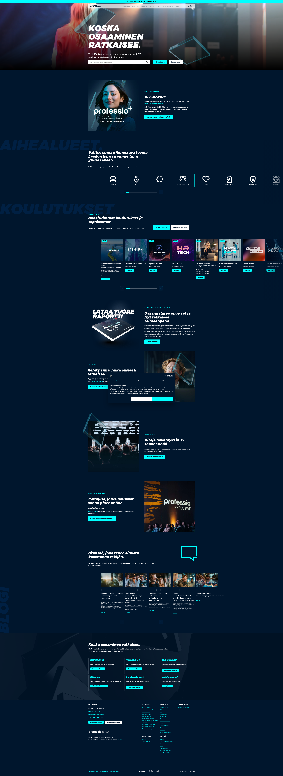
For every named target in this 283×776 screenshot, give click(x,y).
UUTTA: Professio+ (147, 707)
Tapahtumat (175, 62)
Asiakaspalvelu (164, 707)
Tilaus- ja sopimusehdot (166, 741)
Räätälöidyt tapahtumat (149, 726)
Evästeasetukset (114, 771)
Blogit (144, 739)
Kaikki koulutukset (165, 732)
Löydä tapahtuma (180, 227)
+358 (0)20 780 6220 (94, 711)
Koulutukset (160, 62)
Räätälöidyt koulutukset (99, 686)
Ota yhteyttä (167, 686)
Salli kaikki (162, 399)
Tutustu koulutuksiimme (99, 387)
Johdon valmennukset (148, 709)
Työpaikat (163, 743)
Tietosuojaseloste (93, 771)
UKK (161, 746)
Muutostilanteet (146, 714)
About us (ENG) (164, 752)
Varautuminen (164, 727)
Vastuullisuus (164, 748)
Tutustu (155, 1)
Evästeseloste (104, 771)
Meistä (177, 6)
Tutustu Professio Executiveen (101, 518)
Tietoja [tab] (163, 380)
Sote (161, 718)
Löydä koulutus (161, 227)
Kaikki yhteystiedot (96, 722)
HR (161, 709)
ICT (161, 712)
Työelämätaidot (164, 725)
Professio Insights (154, 6)
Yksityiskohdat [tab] (141, 380)
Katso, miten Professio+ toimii (158, 117)
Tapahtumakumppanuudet (150, 728)
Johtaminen (163, 714)
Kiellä (141, 399)
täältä (120, 739)
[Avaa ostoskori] (191, 6)
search (188, 6)
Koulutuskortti (146, 712)
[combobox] (119, 62)
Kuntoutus (163, 716)
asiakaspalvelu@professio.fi (96, 714)
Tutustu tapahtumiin (155, 457)
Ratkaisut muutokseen (134, 687)
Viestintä (162, 730)
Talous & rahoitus (165, 721)
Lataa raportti (152, 342)
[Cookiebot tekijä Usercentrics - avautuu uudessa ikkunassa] (166, 376)
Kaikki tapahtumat (183, 707)
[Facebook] (89, 717)
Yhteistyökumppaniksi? (113, 722)
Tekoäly (162, 723)
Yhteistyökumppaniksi (170, 670)
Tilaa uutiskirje (146, 741)
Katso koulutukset (97, 668)
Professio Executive (167, 6)
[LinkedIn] (94, 717)
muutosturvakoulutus (97, 381)
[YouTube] (98, 717)
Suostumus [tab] (119, 380)
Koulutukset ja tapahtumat (130, 6)
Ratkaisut (144, 6)
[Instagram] (102, 717)
